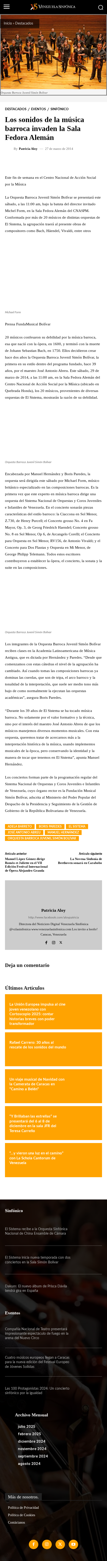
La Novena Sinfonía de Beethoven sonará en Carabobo (80, 861)
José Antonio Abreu (24, 832)
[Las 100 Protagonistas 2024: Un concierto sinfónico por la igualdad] (87, 1391)
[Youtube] (73, 1544)
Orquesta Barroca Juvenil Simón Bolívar (42, 838)
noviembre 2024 (32, 1449)
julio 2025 (26, 1426)
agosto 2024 (29, 1463)
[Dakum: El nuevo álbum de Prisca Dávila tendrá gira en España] (87, 1288)
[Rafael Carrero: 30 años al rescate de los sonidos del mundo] (83, 1049)
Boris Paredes (50, 826)
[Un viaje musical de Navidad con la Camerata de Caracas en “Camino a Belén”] (83, 1086)
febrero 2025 (29, 1434)
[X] (61, 942)
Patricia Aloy (28, 148)
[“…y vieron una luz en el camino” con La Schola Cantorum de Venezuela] (83, 1160)
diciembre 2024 (31, 1441)
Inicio (8, 23)
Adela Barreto (20, 826)
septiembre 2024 (33, 1456)
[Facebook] (46, 942)
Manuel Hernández (63, 832)
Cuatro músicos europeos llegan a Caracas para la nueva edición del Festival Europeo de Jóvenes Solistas (37, 1362)
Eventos (38, 109)
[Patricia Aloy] (10, 149)
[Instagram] (53, 942)
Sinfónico (60, 109)
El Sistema (77, 826)
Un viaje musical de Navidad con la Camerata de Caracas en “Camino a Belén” (36, 1084)
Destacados (24, 23)
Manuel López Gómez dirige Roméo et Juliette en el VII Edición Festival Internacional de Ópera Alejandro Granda (26, 864)
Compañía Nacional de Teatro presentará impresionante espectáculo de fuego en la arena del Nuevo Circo (36, 1333)
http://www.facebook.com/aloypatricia (53, 917)
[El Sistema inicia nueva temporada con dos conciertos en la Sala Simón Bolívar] (87, 1260)
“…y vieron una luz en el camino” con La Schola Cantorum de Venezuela (36, 1158)
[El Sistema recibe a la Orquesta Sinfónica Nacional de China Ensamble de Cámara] (87, 1232)
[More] (68, 163)
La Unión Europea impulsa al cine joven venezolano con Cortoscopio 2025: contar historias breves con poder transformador (37, 1014)
